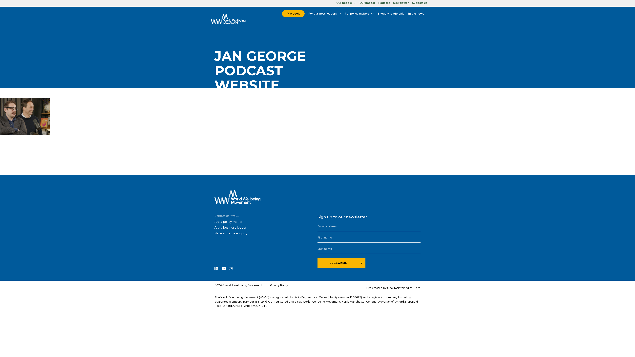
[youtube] (225, 269)
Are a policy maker (228, 222)
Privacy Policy (279, 285)
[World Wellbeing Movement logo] (228, 19)
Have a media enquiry (230, 233)
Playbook (293, 13)
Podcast (384, 2)
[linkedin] (218, 269)
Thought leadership (391, 13)
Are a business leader (230, 227)
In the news (416, 13)
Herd (417, 288)
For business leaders (322, 13)
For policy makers (357, 13)
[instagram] (232, 269)
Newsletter (401, 2)
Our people (344, 2)
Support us (419, 2)
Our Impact (367, 2)
